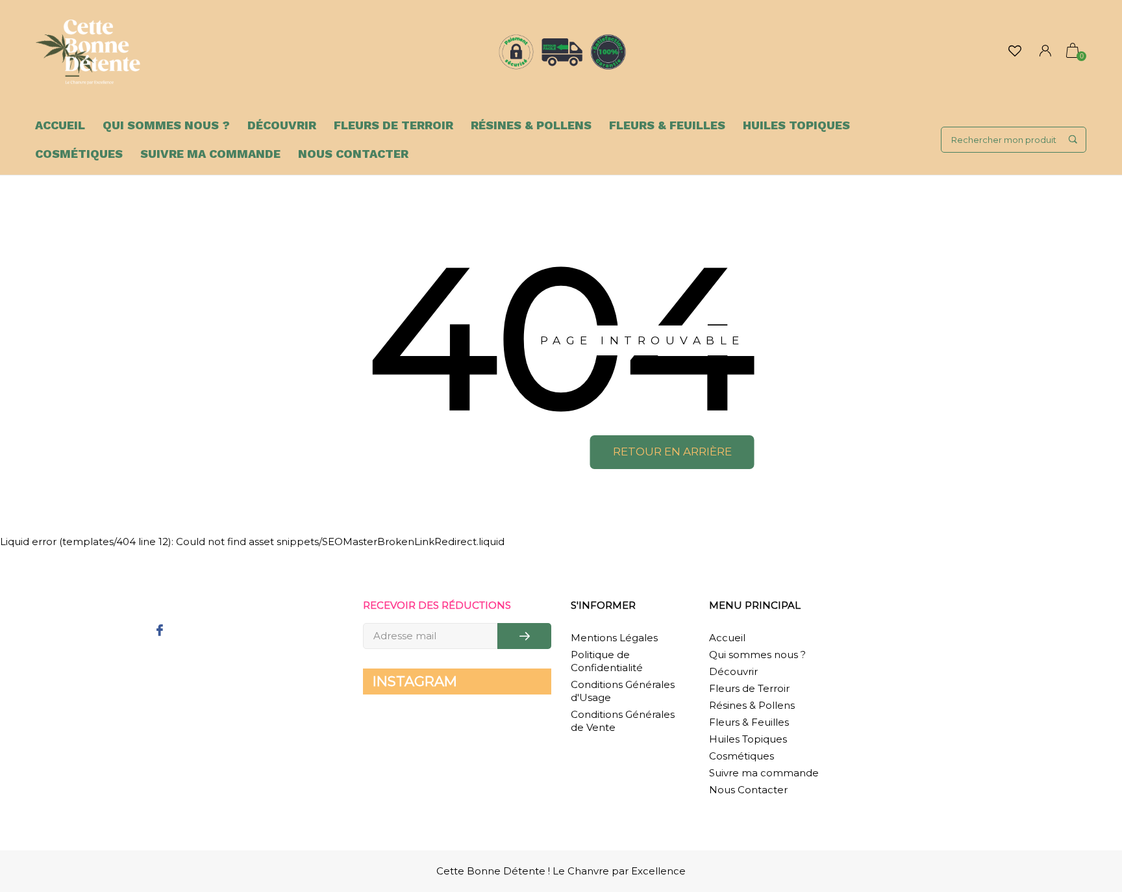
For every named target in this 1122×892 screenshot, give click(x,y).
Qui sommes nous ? (166, 125)
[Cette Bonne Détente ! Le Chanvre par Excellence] (88, 51)
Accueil (60, 125)
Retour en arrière (672, 451)
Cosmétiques (79, 153)
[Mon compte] (1045, 52)
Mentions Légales (614, 637)
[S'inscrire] (524, 636)
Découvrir (281, 125)
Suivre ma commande (210, 153)
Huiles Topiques (796, 125)
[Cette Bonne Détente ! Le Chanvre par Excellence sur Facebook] (159, 631)
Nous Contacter (353, 153)
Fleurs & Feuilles (667, 125)
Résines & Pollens (531, 125)
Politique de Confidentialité (607, 661)
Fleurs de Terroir (393, 125)
